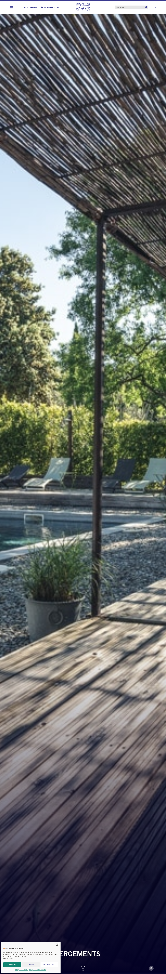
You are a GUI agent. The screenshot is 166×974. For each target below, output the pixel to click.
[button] (57, 944)
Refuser (31, 965)
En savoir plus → (49, 965)
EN (155, 7)
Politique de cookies (21, 970)
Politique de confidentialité (37, 970)
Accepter (12, 965)
